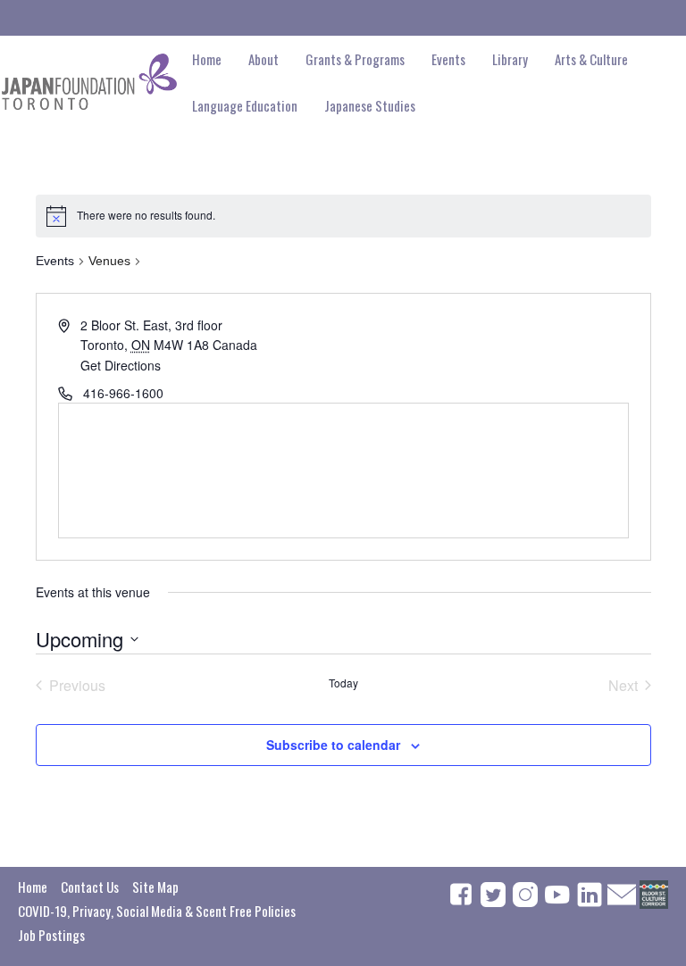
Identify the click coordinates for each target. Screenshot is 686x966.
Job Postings (51, 935)
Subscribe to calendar (333, 745)
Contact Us (90, 886)
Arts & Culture (591, 59)
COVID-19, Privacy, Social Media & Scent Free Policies (157, 910)
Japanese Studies (369, 105)
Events (55, 261)
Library (510, 59)
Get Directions (120, 365)
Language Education (244, 105)
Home (207, 59)
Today (343, 683)
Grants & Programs (355, 59)
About (263, 59)
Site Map (155, 886)
